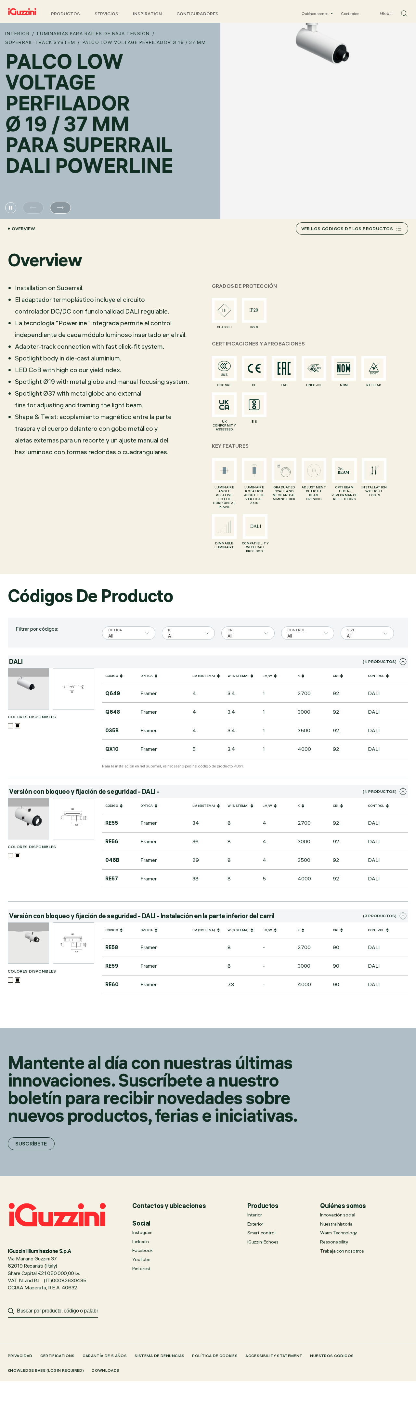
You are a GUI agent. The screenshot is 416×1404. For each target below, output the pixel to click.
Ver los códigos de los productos (347, 229)
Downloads (105, 1370)
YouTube (141, 1259)
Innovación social (337, 1215)
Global (386, 13)
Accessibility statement (273, 1355)
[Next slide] (60, 208)
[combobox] (108, 635)
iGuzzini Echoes (263, 1242)
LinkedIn (140, 1241)
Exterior (255, 1224)
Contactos (350, 13)
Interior (17, 33)
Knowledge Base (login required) (46, 1370)
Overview (23, 229)
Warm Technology (338, 1233)
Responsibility (334, 1242)
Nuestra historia (336, 1224)
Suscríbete (31, 1143)
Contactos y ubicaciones (169, 1205)
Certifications (57, 1355)
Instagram (142, 1232)
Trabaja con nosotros (342, 1251)
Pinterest (141, 1268)
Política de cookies (215, 1355)
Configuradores (197, 14)
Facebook (142, 1250)
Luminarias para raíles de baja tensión (93, 33)
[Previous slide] (33, 208)
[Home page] (22, 11)
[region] (255, 713)
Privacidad (20, 1355)
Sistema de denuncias (159, 1355)
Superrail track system (40, 42)
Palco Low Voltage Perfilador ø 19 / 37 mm (144, 42)
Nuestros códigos (332, 1355)
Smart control (261, 1233)
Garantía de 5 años (105, 1355)
